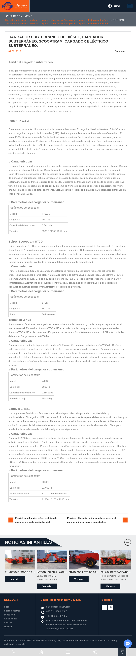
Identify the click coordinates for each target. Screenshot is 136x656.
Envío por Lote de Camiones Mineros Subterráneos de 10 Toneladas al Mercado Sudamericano (84, 572)
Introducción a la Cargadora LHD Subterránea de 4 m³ (52, 572)
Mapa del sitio (107, 640)
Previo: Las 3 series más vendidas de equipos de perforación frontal (36, 520)
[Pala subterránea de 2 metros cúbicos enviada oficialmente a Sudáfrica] (116, 559)
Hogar (12, 15)
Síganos (107, 599)
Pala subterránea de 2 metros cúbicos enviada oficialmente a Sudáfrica (116, 572)
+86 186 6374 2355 (56, 616)
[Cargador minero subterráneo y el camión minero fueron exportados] (125, 520)
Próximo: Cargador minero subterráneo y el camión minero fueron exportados (91, 520)
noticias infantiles (28, 542)
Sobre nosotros (12, 610)
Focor (7, 606)
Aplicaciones (10, 618)
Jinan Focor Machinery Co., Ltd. (61, 599)
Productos (9, 614)
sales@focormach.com (58, 606)
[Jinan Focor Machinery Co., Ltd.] (15, 6)
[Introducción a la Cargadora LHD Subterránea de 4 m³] (52, 559)
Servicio (8, 622)
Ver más (15, 579)
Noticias (8, 626)
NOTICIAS (24, 15)
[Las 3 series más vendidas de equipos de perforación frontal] (10, 520)
